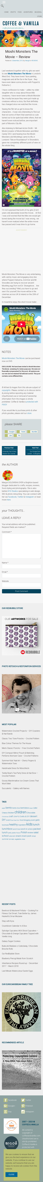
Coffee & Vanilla (21, 23)
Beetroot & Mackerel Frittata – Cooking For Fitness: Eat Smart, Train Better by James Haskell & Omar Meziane (20, 913)
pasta (14, 833)
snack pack (26, 836)
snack (18, 836)
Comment (7, 532)
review (30, 832)
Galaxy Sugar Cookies (11, 941)
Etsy (9, 1111)
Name (5, 563)
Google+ (11, 1106)
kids (29, 824)
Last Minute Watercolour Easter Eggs (17, 971)
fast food (13, 820)
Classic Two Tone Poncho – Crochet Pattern (20, 738)
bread (31, 808)
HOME (6, 12)
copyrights (6, 390)
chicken (10, 812)
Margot (27, 60)
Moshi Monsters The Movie (19, 73)
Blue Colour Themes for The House (16, 743)
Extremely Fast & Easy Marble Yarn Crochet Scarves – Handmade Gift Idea (9, 453)
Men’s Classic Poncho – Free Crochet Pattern (21, 748)
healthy (13, 824)
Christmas (5, 816)
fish (18, 820)
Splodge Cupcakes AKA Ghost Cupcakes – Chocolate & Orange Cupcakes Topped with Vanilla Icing (20, 934)
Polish (24, 832)
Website (5, 581)
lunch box (16, 829)
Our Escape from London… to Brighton (33, 451)
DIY (4, 819)
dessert (33, 816)
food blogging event (27, 820)
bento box (16, 808)
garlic (37, 820)
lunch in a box (27, 829)
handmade (5, 825)
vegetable (18, 839)
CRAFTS (13, 12)
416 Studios (13, 491)
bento (9, 807)
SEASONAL (38, 12)
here (9, 500)
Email (5, 572)
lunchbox (7, 828)
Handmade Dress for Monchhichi (15, 768)
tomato (11, 839)
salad (36, 832)
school (5, 836)
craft (11, 816)
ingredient (22, 825)
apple (3, 808)
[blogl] (11, 1126)
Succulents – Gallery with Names (15, 788)
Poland (18, 833)
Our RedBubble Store (10, 954)
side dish (12, 836)
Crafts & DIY (25, 816)
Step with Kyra (8, 921)
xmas (23, 839)
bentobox (25, 808)
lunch (36, 824)
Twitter (20, 497)
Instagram (29, 497)
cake (35, 808)
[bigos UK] (11, 1143)
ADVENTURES (28, 12)
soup (34, 836)
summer (5, 839)
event (8, 820)
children (20, 812)
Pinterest (29, 1106)
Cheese (4, 813)
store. (29, 413)
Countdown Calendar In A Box (14, 926)
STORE (39, 16)
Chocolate (31, 813)
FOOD (20, 12)
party (9, 833)
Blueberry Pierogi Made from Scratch (17, 958)
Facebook (12, 497)
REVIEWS (35, 60)
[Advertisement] (21, 251)
